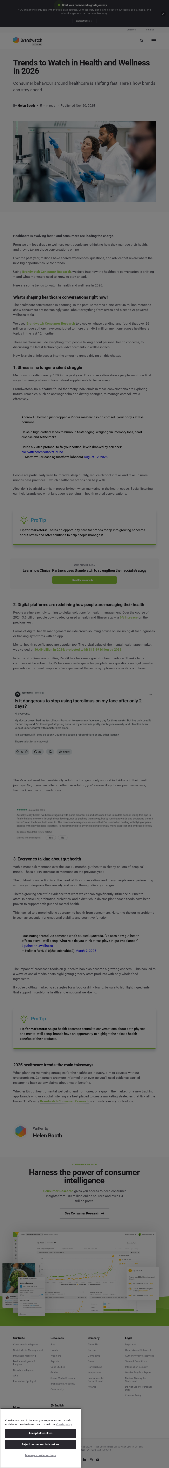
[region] (40, 1438)
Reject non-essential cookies (40, 1444)
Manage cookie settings (40, 1455)
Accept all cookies (40, 1433)
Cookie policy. (64, 1424)
